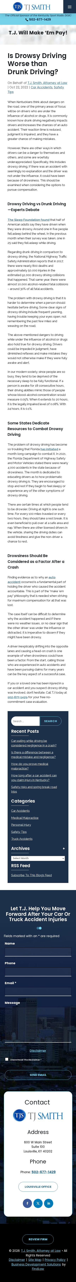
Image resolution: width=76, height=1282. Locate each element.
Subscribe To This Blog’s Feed (31, 875)
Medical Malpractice (25, 818)
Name (10, 943)
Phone (10, 963)
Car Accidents (41, 87)
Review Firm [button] (38, 1239)
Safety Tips (19, 832)
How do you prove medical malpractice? (29, 766)
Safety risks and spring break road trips (34, 789)
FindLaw (38, 1269)
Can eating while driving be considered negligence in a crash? (34, 743)
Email (10, 983)
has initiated (49, 449)
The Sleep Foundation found (28, 220)
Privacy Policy (55, 1260)
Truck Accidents (22, 839)
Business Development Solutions (36, 1264)
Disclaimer (38, 1050)
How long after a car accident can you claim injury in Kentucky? (34, 778)
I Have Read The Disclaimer (26, 1059)
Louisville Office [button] (38, 1187)
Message (12, 1002)
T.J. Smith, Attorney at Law (47, 83)
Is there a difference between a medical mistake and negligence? (33, 755)
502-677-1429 (40, 19)
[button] (69, 7)
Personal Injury (21, 825)
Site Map (34, 1260)
